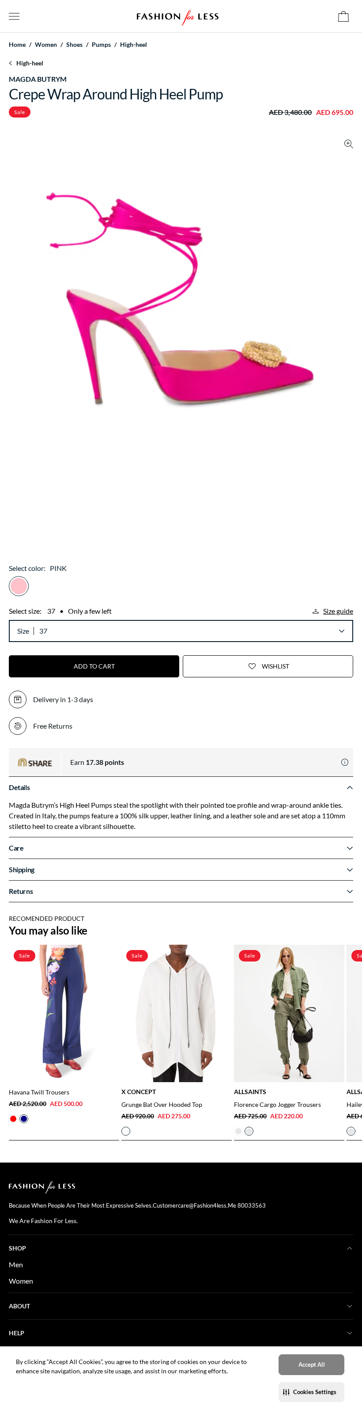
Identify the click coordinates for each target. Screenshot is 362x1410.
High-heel (133, 45)
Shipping (21, 869)
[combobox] (191, 631)
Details (19, 787)
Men (16, 1264)
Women (21, 1281)
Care (16, 848)
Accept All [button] (311, 1364)
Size (23, 631)
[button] (311, 1392)
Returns (21, 891)
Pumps (101, 45)
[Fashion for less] (178, 16)
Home (17, 45)
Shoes (74, 45)
